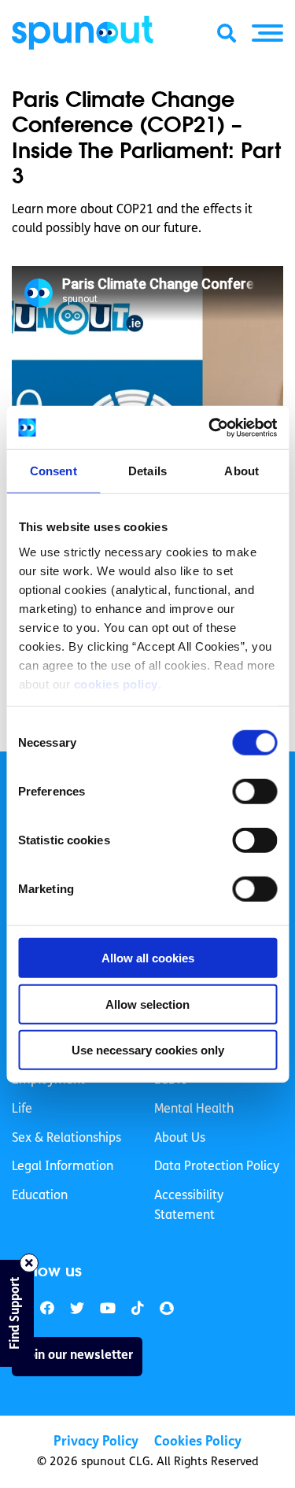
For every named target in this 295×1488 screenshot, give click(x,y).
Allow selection (147, 1003)
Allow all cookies (147, 958)
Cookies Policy (198, 1442)
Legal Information (62, 1167)
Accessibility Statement (188, 1206)
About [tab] (241, 471)
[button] (267, 33)
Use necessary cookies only (148, 1050)
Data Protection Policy (216, 1167)
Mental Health (194, 1109)
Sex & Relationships (66, 1138)
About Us (179, 1138)
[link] (77, 1309)
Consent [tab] (53, 471)
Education (40, 1196)
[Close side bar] (29, 1263)
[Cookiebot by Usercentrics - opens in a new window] (210, 427)
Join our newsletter (77, 1356)
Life (22, 1109)
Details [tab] (147, 471)
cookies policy (115, 683)
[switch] (254, 791)
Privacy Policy (95, 1442)
